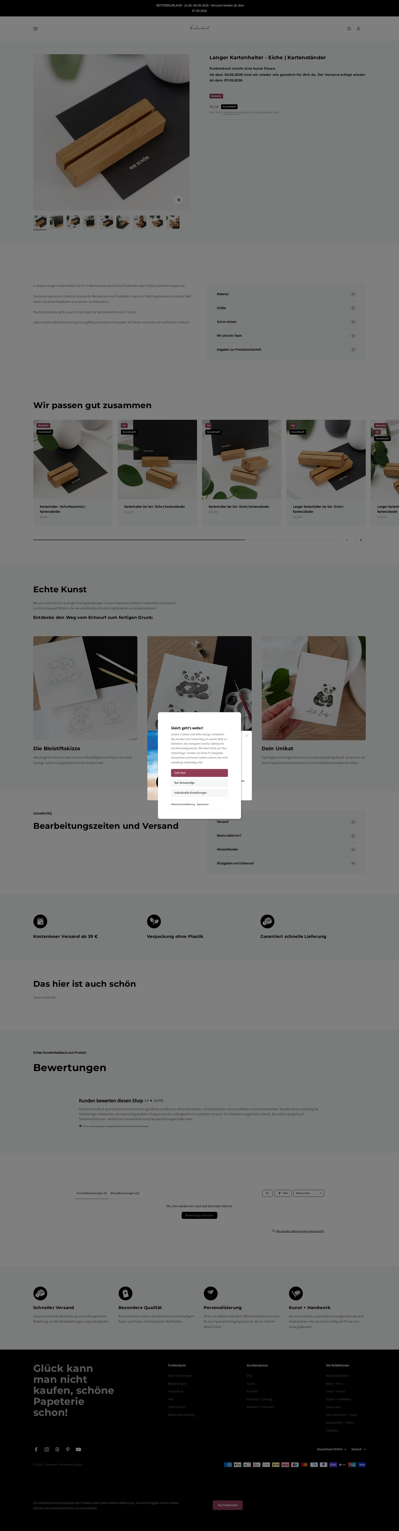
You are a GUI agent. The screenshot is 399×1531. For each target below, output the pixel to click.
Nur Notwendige (184, 783)
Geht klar (180, 773)
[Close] (247, 736)
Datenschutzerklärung (183, 804)
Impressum (203, 804)
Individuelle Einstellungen (190, 793)
